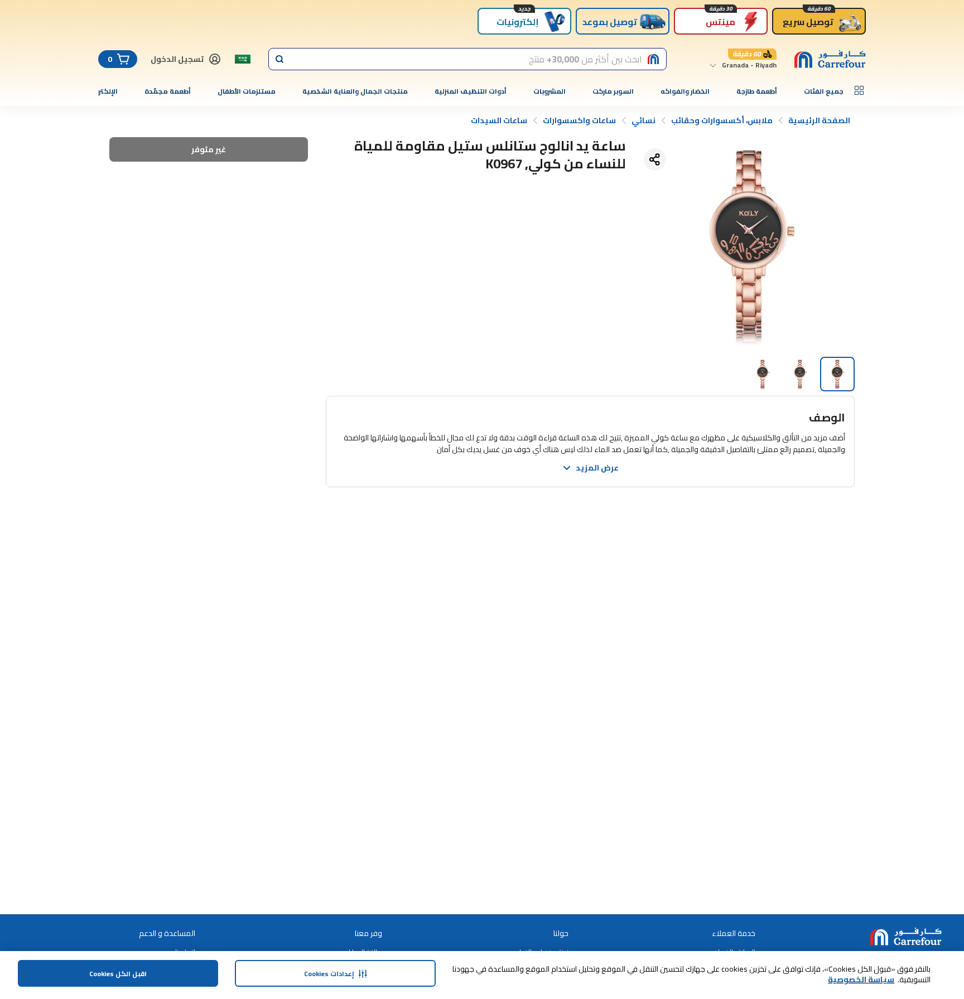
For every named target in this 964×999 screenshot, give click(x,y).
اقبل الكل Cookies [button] (118, 973)
